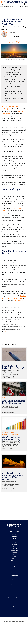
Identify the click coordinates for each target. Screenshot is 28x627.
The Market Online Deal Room (14, 591)
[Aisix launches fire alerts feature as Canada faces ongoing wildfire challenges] (14, 473)
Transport (14, 548)
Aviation (14, 556)
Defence (14, 558)
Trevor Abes (15, 34)
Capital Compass (14, 589)
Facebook (14, 603)
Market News (13, 27)
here (6, 331)
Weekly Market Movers (14, 587)
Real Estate (14, 571)
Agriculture (14, 554)
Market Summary (14, 585)
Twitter (14, 605)
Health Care (14, 538)
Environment (14, 563)
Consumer (14, 544)
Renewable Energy (14, 573)
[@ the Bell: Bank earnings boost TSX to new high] (14, 397)
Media (14, 567)
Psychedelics (14, 569)
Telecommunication (14, 575)
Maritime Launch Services (9, 258)
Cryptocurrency (14, 550)
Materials (14, 565)
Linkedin (14, 607)
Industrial (4, 27)
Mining (14, 534)
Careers (14, 601)
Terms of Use (15, 621)
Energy (14, 542)
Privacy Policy (7, 621)
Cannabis (14, 536)
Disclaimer (21, 621)
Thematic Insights (14, 593)
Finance (14, 546)
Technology (22, 27)
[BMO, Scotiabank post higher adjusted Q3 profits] (14, 363)
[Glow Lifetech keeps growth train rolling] (14, 433)
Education (14, 561)
